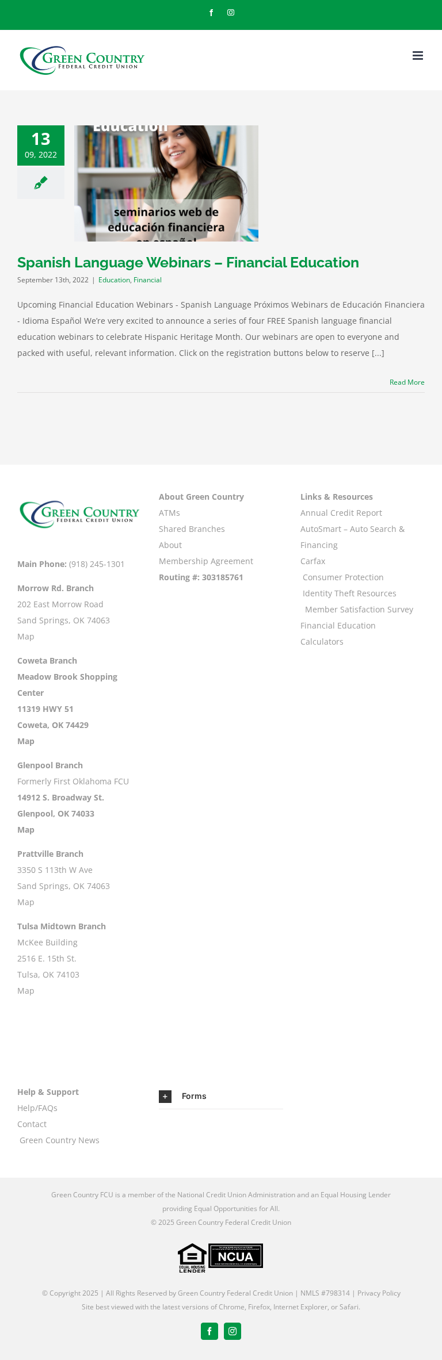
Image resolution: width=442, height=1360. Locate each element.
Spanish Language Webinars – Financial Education (188, 262)
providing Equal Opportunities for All (220, 1208)
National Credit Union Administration (236, 1195)
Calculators (322, 641)
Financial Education (338, 625)
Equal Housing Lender (356, 1195)
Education (114, 280)
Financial (148, 280)
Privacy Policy (379, 1293)
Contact (32, 1123)
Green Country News (60, 1140)
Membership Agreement (206, 561)
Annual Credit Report (341, 512)
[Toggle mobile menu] (419, 55)
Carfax (312, 561)
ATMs (169, 512)
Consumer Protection (343, 577)
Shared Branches (192, 528)
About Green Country (201, 496)
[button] (221, 1096)
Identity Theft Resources (350, 593)
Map (26, 636)
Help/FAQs (37, 1107)
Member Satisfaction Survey (359, 609)
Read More (407, 382)
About (170, 544)
